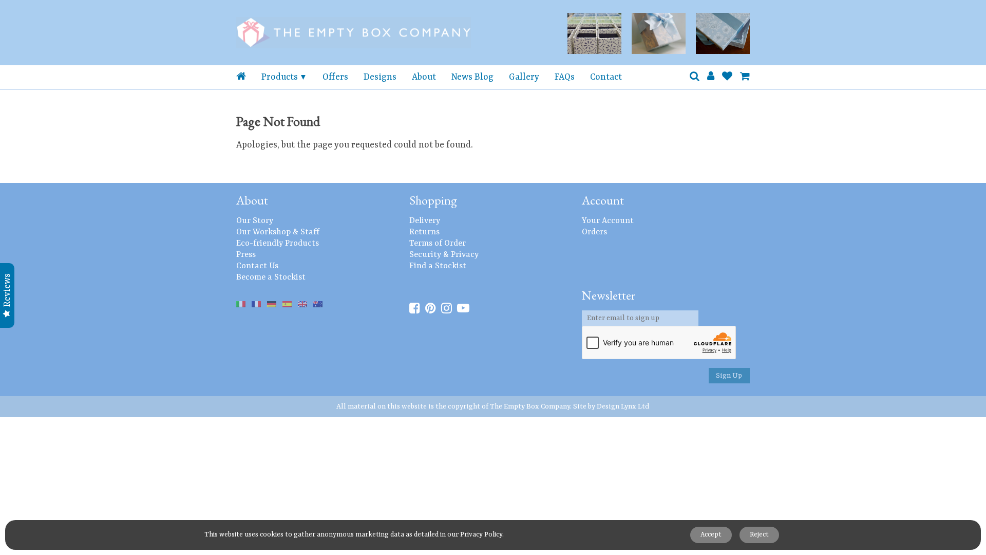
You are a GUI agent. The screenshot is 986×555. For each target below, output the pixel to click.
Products (279, 77)
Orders (594, 232)
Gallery (524, 77)
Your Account (608, 221)
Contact (606, 77)
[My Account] (710, 77)
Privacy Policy (481, 535)
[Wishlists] (727, 77)
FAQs (565, 77)
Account (603, 200)
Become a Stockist (271, 277)
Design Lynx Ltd (623, 406)
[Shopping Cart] (745, 77)
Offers (335, 77)
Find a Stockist (437, 266)
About (424, 77)
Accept (711, 535)
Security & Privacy (444, 255)
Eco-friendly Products (277, 243)
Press (246, 255)
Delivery (424, 221)
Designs (380, 77)
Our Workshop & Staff (277, 232)
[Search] (694, 77)
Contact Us (257, 266)
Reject (759, 535)
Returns (424, 232)
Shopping (433, 200)
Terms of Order (437, 243)
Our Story (254, 221)
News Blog (472, 77)
